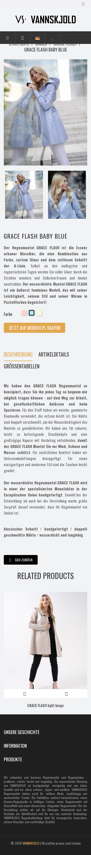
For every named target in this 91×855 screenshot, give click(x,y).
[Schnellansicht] (66, 693)
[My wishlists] (52, 37)
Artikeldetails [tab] (53, 355)
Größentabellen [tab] (21, 367)
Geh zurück (23, 559)
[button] (22, 37)
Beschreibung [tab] (18, 355)
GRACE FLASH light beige (45, 705)
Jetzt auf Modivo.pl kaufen (34, 327)
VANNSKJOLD (30, 843)
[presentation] (6, 195)
